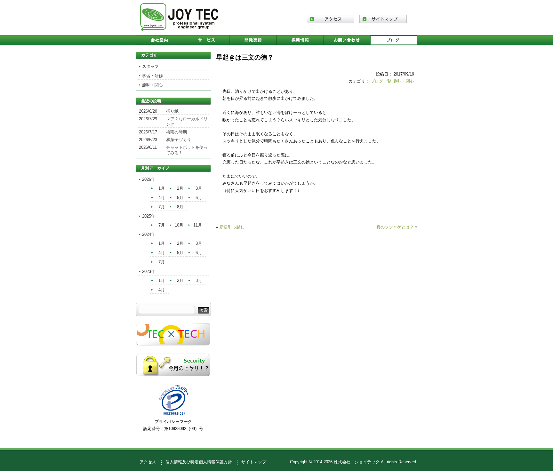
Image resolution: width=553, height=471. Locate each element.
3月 (199, 188)
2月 (180, 188)
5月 (180, 197)
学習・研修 (152, 75)
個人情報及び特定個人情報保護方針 (198, 461)
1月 (161, 188)
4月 (161, 197)
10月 (179, 225)
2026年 (148, 179)
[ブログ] (393, 40)
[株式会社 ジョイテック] (179, 29)
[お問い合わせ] (346, 40)
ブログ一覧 (381, 81)
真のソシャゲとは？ (395, 227)
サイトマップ (253, 461)
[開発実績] (253, 40)
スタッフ (150, 66)
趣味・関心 (403, 81)
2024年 (148, 234)
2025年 (148, 216)
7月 (161, 206)
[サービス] (206, 40)
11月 (197, 225)
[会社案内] (159, 40)
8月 (180, 206)
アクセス (148, 461)
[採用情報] (299, 40)
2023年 (148, 271)
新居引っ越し (232, 227)
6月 (199, 197)
